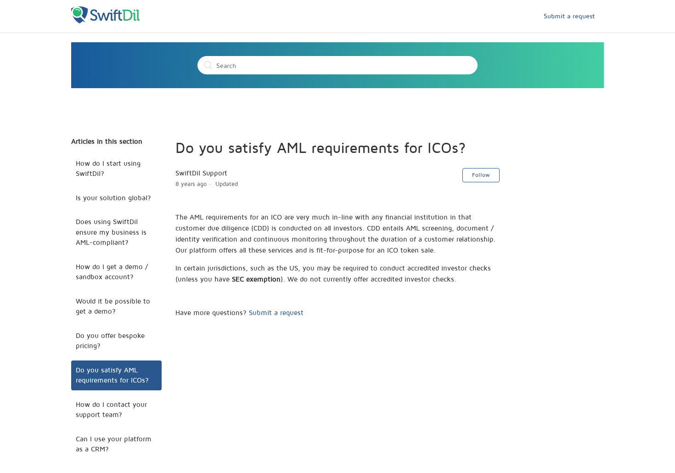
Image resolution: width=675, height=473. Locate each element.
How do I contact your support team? (111, 409)
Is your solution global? (113, 198)
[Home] (105, 21)
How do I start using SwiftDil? (108, 168)
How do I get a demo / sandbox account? (112, 272)
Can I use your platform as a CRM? (114, 444)
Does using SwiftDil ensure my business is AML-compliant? (111, 232)
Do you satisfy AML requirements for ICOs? (112, 375)
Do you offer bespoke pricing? (110, 341)
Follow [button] (481, 174)
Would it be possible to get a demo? (113, 306)
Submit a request (569, 16)
